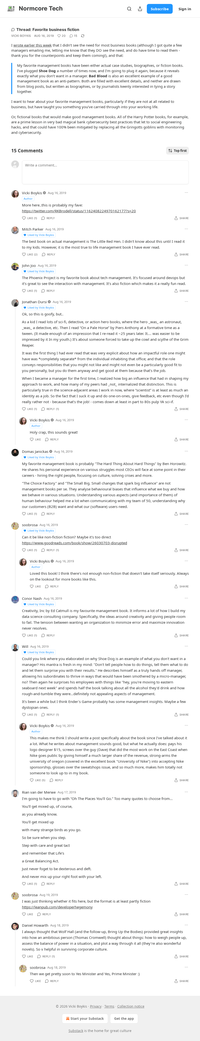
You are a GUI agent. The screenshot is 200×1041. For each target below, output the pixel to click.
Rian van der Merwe (39, 792)
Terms (109, 1006)
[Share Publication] (140, 9)
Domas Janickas (35, 451)
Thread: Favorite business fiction (47, 29)
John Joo (29, 265)
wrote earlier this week (32, 45)
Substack (76, 1030)
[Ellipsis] (186, 192)
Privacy (95, 1006)
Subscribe (160, 8)
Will (25, 646)
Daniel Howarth (35, 925)
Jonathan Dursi (34, 301)
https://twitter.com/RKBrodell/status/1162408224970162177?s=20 (79, 210)
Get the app (124, 1018)
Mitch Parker (32, 229)
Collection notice (130, 1006)
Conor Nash (32, 598)
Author (28, 198)
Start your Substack (87, 1018)
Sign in (185, 8)
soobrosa (30, 524)
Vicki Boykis (21, 36)
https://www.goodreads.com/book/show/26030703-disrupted (74, 542)
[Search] (129, 9)
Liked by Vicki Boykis (41, 235)
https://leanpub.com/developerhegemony (57, 907)
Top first (180, 150)
